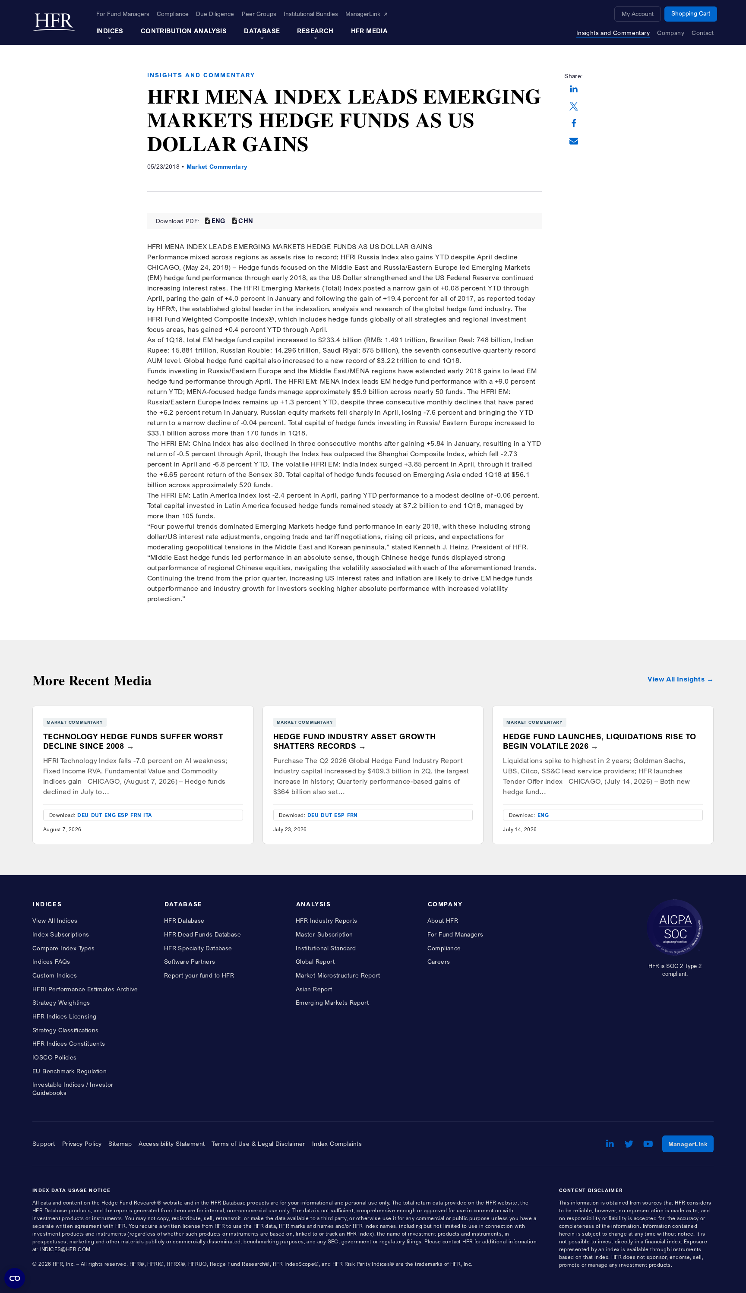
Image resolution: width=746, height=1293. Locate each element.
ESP (123, 815)
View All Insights (676, 679)
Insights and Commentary (201, 75)
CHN (245, 220)
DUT (96, 815)
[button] (573, 89)
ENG (218, 220)
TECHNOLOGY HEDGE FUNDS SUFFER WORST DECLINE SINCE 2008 (133, 741)
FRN (135, 815)
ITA (147, 815)
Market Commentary (217, 166)
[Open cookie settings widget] (14, 1278)
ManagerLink (691, 1144)
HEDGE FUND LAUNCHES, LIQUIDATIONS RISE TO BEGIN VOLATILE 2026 (599, 741)
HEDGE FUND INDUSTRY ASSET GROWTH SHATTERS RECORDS (354, 741)
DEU (83, 815)
